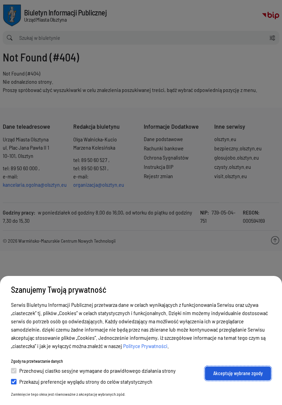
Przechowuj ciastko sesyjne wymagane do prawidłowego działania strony (97, 370)
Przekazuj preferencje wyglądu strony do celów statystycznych (85, 381)
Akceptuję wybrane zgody (238, 373)
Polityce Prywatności (145, 346)
